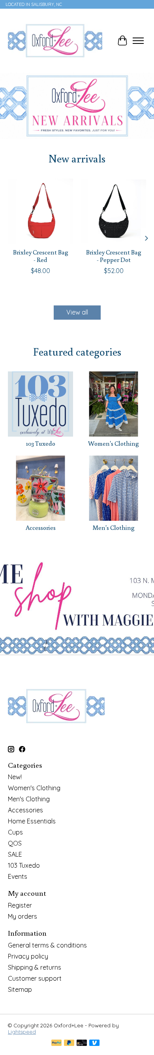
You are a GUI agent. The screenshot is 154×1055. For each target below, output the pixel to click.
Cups (15, 832)
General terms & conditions (47, 945)
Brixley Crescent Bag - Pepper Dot (113, 256)
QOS (15, 843)
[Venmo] (94, 1043)
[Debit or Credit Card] (82, 1043)
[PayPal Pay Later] (69, 1043)
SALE (15, 854)
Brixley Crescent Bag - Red (40, 256)
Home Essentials (32, 821)
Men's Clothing (113, 527)
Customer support (35, 978)
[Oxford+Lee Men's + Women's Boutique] (55, 40)
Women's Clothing (113, 443)
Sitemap (20, 989)
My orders (22, 916)
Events (17, 876)
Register (20, 905)
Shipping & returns (34, 967)
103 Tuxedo (40, 443)
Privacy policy (28, 956)
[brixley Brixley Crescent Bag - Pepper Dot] (113, 211)
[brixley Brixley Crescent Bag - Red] (40, 211)
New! (15, 777)
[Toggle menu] (138, 41)
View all (77, 312)
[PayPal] (56, 1043)
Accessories (41, 527)
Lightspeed (22, 1032)
